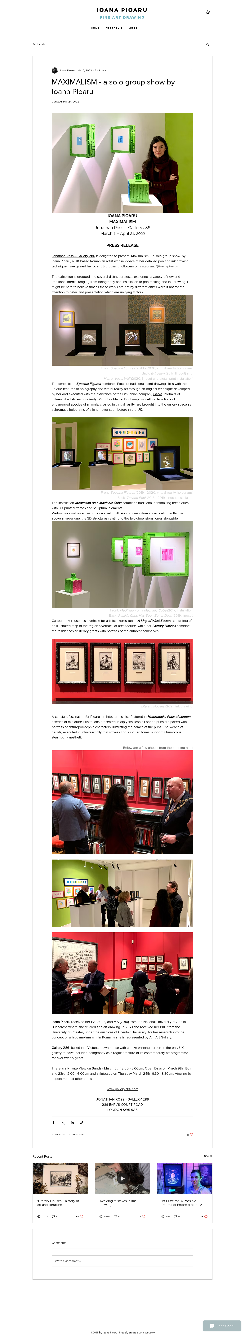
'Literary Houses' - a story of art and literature (58, 1203)
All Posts (39, 44)
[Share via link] (81, 1122)
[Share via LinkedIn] (72, 1122)
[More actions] (191, 70)
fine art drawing (122, 17)
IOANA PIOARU (122, 10)
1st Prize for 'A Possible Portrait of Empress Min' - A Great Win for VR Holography (183, 1203)
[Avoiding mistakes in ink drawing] (122, 1178)
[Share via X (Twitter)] (63, 1122)
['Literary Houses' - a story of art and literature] (60, 1178)
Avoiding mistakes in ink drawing (118, 1203)
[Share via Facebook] (53, 1122)
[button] (207, 12)
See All (208, 1155)
